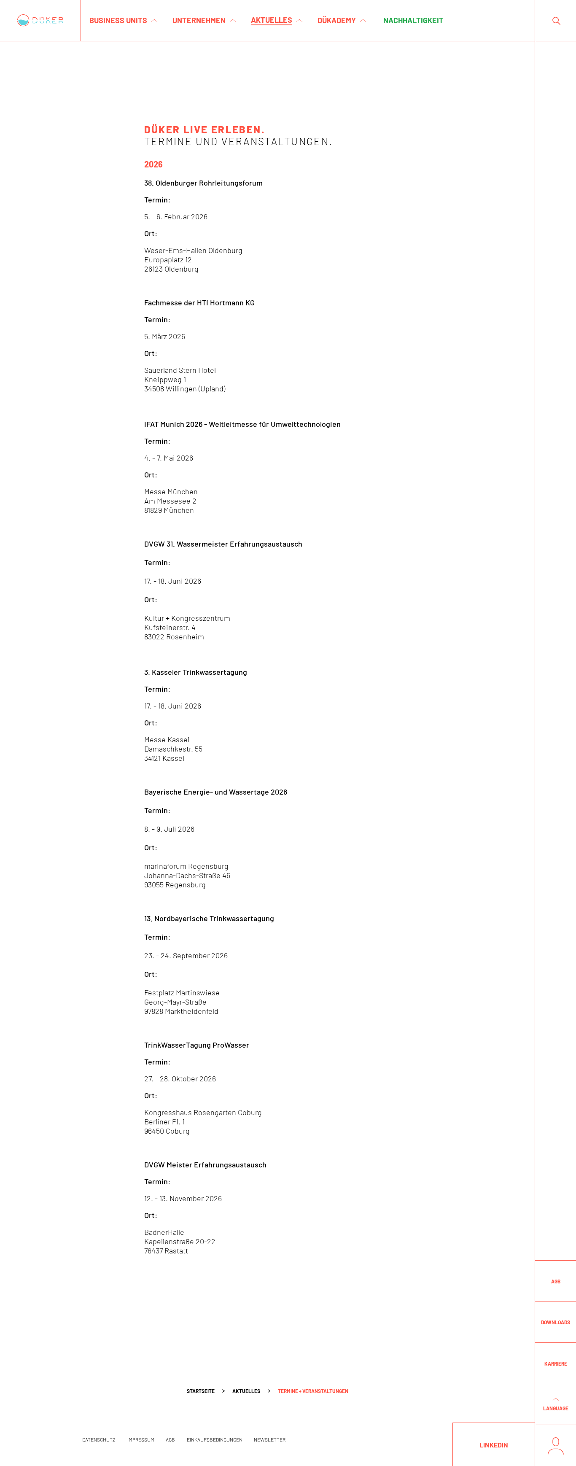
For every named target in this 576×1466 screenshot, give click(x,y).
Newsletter (269, 1439)
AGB (170, 1439)
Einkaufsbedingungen (214, 1439)
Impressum (140, 1439)
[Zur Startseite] (40, 20)
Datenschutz (99, 1439)
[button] (555, 1405)
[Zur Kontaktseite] (555, 1445)
